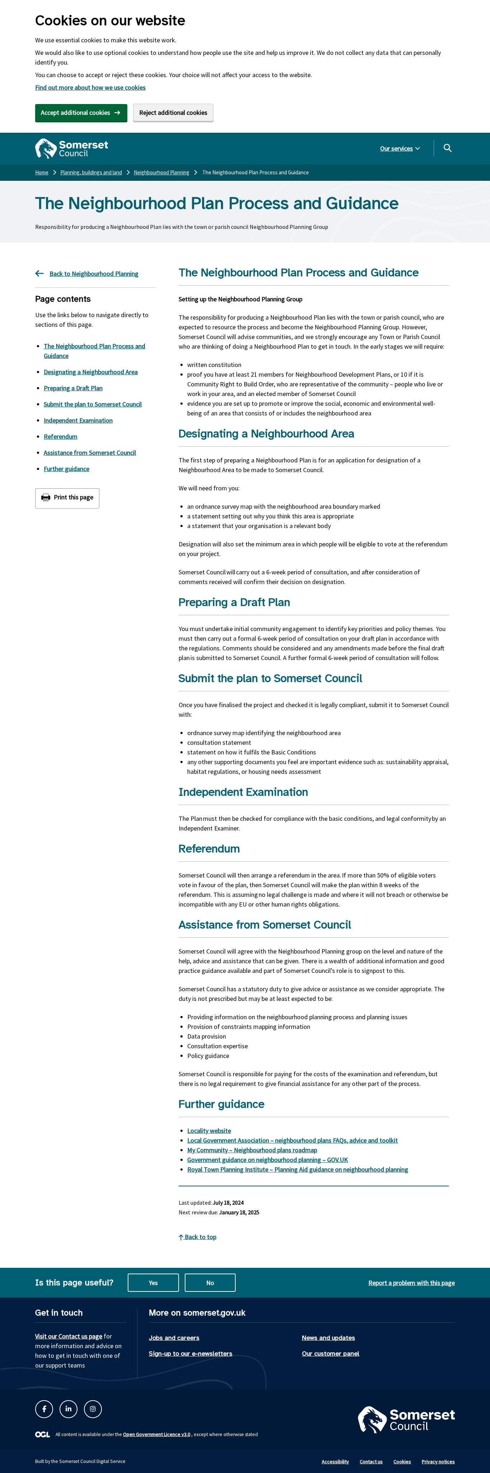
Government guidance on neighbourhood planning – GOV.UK (267, 1160)
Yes (153, 1283)
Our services (396, 148)
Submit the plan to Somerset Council (93, 404)
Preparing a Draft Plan (73, 388)
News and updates (328, 1338)
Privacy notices (438, 1461)
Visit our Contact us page (68, 1336)
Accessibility (335, 1461)
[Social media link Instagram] (93, 1409)
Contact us (371, 1461)
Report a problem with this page (411, 1283)
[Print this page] (67, 498)
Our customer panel (330, 1353)
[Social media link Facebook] (44, 1409)
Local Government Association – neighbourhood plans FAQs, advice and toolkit (292, 1140)
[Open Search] (447, 147)
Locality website (209, 1130)
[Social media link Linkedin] (68, 1409)
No (210, 1283)
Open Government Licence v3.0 (156, 1434)
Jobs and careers (174, 1338)
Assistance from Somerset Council (90, 452)
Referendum (60, 436)
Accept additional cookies (75, 112)
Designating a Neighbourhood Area (91, 372)
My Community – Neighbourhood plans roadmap (252, 1150)
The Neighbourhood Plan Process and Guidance (94, 351)
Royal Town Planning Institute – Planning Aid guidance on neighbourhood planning (297, 1169)
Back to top (199, 1237)
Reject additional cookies (173, 112)
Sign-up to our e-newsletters (190, 1353)
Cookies (402, 1461)
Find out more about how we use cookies (90, 87)
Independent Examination (78, 420)
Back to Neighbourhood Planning (94, 273)
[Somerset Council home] (71, 148)
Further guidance (66, 469)
